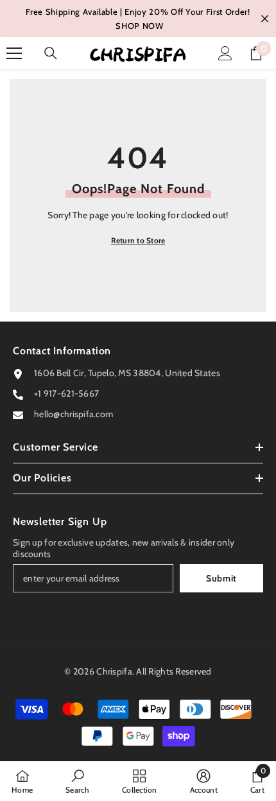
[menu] (14, 53)
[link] (77, 781)
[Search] (50, 53)
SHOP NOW (139, 26)
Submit (221, 578)
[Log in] (225, 53)
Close (265, 19)
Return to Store (138, 240)
